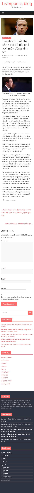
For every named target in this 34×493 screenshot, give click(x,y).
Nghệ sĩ (3, 369)
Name (3, 268)
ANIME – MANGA (6, 357)
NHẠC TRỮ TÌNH (6, 381)
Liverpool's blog (17, 3)
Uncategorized (5, 384)
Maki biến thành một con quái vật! (19, 224)
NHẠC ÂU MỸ (5, 372)
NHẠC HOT (4, 375)
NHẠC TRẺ (4, 378)
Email (3, 279)
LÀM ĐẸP (4, 366)
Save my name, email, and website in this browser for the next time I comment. (16, 298)
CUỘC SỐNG (6, 37)
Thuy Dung (20, 55)
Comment (4, 241)
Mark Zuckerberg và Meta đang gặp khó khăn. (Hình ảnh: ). (17, 94)
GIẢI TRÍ (3, 363)
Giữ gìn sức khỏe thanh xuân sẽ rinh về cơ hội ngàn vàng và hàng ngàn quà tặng (16, 212)
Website (3, 288)
